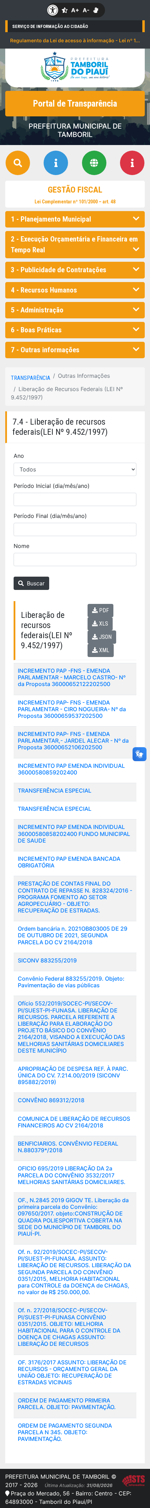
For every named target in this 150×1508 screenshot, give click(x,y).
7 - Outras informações (45, 350)
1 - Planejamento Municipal (51, 219)
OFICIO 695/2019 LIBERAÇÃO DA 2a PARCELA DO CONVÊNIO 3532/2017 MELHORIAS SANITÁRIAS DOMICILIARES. (72, 1175)
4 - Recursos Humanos (44, 290)
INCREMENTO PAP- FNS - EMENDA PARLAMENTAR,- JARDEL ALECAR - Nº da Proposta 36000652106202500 (73, 740)
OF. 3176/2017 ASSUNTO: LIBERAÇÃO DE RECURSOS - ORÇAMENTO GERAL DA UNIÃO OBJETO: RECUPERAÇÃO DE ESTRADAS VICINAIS (72, 1372)
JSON (105, 637)
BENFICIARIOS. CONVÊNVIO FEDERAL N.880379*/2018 (68, 1147)
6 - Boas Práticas (36, 330)
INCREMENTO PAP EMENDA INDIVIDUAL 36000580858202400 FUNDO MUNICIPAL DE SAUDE (74, 833)
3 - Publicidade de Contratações (58, 270)
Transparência (30, 378)
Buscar (35, 583)
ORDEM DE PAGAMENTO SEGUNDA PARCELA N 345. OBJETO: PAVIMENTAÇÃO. (65, 1432)
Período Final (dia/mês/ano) (50, 515)
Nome (21, 545)
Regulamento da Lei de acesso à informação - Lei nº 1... (75, 40)
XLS (103, 623)
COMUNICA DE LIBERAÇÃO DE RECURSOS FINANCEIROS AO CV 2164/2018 (74, 1122)
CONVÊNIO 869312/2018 (51, 1100)
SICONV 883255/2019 (47, 960)
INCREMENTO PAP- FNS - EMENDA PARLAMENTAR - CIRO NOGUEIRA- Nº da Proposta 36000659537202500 (72, 709)
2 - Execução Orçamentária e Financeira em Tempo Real (74, 244)
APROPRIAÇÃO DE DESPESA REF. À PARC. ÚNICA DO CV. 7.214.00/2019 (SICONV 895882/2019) (73, 1075)
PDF (103, 610)
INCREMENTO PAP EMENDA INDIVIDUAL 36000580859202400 (71, 769)
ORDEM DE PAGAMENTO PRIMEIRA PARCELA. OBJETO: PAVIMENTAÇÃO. (67, 1403)
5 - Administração (37, 310)
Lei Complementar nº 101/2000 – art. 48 (75, 201)
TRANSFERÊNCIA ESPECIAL (54, 790)
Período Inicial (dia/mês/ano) (52, 485)
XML (103, 650)
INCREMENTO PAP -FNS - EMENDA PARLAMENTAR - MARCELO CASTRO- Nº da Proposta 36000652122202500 (72, 677)
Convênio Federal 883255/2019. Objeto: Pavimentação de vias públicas (71, 982)
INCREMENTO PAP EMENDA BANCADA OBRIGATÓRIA (69, 862)
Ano (19, 455)
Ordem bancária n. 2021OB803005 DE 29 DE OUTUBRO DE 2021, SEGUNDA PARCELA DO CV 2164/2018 (72, 935)
